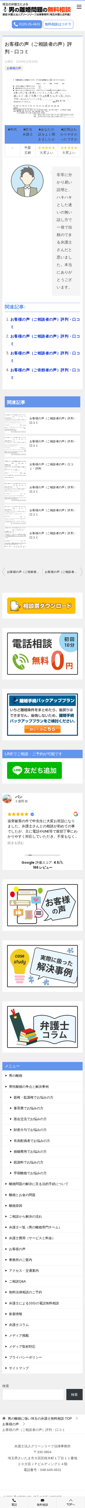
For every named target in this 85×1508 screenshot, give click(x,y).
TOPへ (71, 1504)
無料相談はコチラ (58, 24)
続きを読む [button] (16, 843)
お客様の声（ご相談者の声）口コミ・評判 (51, 466)
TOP (40, 1418)
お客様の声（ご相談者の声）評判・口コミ (53, 420)
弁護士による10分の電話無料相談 (34, 1303)
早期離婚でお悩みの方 (30, 1173)
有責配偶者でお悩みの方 (32, 1141)
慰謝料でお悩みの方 (28, 1162)
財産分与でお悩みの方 (30, 1130)
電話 (14, 1504)
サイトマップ (19, 1368)
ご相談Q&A (17, 1281)
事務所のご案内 (20, 1260)
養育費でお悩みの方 (28, 1108)
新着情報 (15, 1314)
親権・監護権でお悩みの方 (33, 1097)
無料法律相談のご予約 (25, 1292)
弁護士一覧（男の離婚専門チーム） (35, 1227)
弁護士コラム (19, 1325)
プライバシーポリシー (25, 1357)
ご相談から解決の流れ (25, 1216)
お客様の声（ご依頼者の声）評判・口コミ (24, 572)
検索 (5, 1386)
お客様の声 (14, 68)
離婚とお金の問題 (22, 1195)
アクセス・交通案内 (24, 1270)
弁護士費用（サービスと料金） (32, 1238)
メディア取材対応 (22, 1346)
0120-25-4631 (29, 24)
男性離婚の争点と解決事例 (29, 1086)
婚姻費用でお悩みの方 (30, 1151)
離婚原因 (15, 1206)
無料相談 (42, 1504)
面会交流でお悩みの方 (30, 1119)
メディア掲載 (19, 1335)
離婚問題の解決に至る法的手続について (38, 1184)
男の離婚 (15, 1075)
